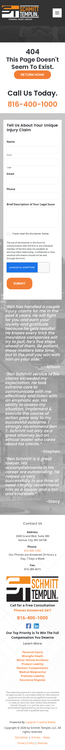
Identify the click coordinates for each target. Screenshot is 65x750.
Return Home (32, 75)
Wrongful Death (32, 656)
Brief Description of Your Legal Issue (31, 204)
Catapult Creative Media (40, 722)
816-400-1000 (32, 550)
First (9, 154)
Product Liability (33, 664)
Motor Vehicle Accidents (32, 660)
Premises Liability (32, 676)
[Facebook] (29, 626)
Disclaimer (21, 737)
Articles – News (40, 737)
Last (9, 167)
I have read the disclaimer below (30, 233)
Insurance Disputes (33, 680)
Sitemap (42, 743)
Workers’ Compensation (32, 668)
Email (10, 174)
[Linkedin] (36, 626)
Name (11, 142)
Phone (11, 189)
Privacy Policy (26, 743)
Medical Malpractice (32, 672)
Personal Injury (32, 652)
